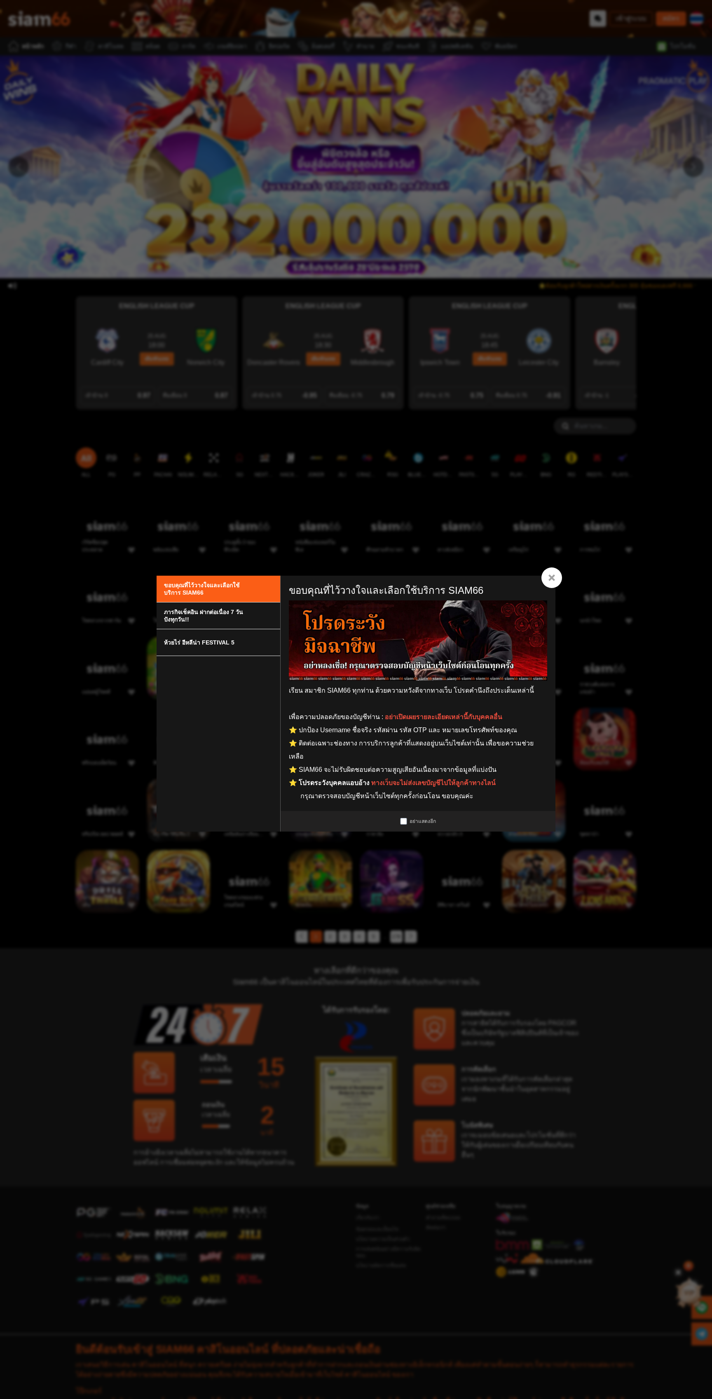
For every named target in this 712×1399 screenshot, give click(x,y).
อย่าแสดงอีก (423, 821)
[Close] (551, 577)
